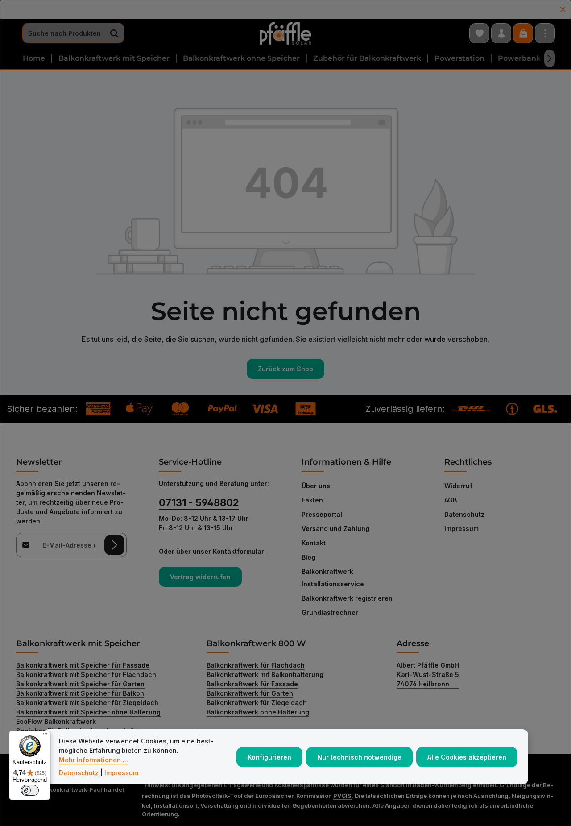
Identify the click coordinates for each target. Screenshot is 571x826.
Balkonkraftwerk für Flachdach (256, 665)
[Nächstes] (549, 58)
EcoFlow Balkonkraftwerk (56, 721)
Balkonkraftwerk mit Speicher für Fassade (82, 665)
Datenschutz (464, 514)
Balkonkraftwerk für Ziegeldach (257, 702)
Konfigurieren (269, 757)
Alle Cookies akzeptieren (466, 757)
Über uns (316, 486)
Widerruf (458, 486)
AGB (450, 500)
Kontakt (314, 543)
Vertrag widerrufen (200, 577)
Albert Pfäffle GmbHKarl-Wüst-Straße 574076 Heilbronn (428, 674)
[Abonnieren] (114, 545)
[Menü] (45, 736)
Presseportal (322, 514)
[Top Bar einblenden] (545, 33)
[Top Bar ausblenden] (562, 9)
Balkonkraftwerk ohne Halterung (258, 712)
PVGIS (342, 795)
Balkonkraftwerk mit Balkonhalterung (265, 674)
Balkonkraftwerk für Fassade (252, 684)
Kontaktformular (238, 551)
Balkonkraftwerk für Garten (250, 693)
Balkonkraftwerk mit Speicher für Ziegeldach (87, 702)
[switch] (30, 790)
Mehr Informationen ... (93, 760)
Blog (308, 557)
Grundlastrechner (330, 612)
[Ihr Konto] (501, 33)
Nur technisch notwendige (359, 757)
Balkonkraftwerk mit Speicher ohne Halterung (88, 712)
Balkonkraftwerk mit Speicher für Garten (80, 684)
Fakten (312, 500)
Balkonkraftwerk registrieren (347, 598)
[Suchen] (114, 33)
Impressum (461, 528)
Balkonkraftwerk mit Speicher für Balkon (80, 693)
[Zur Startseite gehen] (285, 33)
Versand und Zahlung (335, 528)
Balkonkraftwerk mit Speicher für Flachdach (86, 674)
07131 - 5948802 (199, 502)
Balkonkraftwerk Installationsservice (333, 578)
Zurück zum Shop (285, 369)
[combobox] (63, 33)
